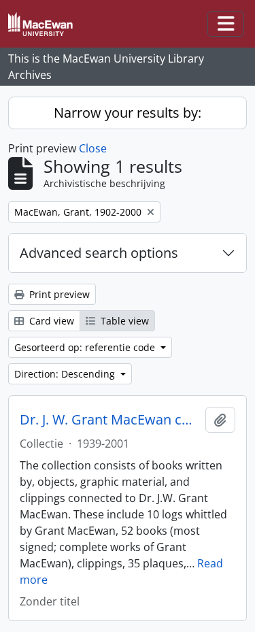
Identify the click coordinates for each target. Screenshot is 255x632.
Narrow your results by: (127, 112)
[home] (46, 24)
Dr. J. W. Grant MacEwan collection (110, 420)
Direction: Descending (66, 373)
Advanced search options (99, 253)
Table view (123, 320)
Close (93, 148)
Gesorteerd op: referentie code (86, 347)
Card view (50, 320)
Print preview (58, 294)
